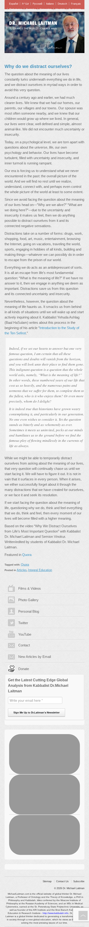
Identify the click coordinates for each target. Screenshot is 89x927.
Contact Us (62, 881)
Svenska (31, 9)
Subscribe (78, 881)
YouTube (24, 634)
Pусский (37, 3)
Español (13, 3)
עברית (25, 3)
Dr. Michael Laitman (33, 23)
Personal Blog (28, 611)
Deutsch (62, 3)
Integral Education (40, 570)
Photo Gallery (28, 600)
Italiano (50, 3)
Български (75, 9)
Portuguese (15, 9)
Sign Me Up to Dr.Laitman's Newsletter (36, 712)
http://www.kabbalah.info (55, 913)
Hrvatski (60, 9)
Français (76, 3)
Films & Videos (29, 588)
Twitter (23, 623)
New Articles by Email (34, 657)
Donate (23, 669)
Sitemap (47, 881)
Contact (24, 645)
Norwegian (46, 9)
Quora (26, 555)
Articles (22, 570)
